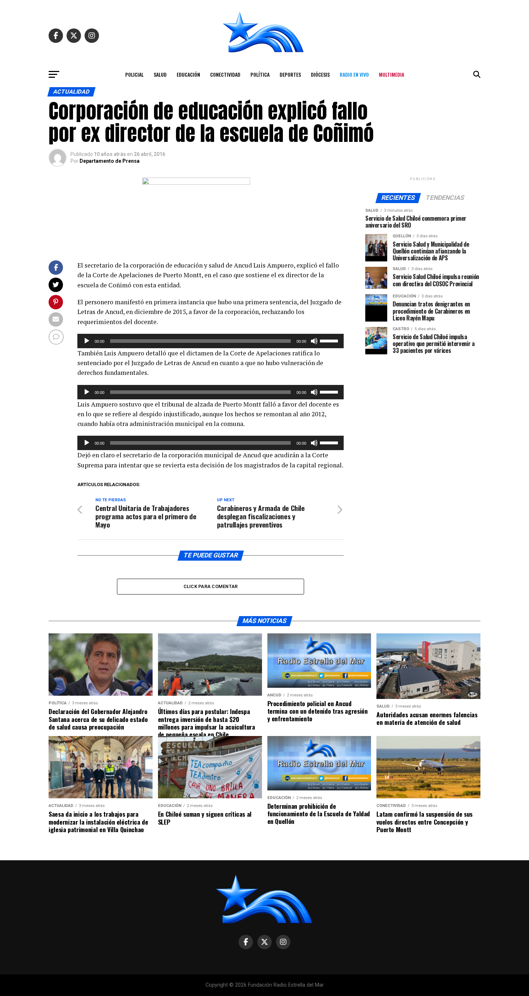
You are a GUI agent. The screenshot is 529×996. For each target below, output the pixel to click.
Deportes (290, 74)
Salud (160, 74)
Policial (134, 74)
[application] (210, 341)
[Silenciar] (314, 341)
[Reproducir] (86, 341)
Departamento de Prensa (110, 161)
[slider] (330, 340)
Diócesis (320, 74)
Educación (188, 74)
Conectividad (225, 74)
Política (260, 74)
